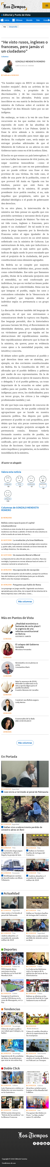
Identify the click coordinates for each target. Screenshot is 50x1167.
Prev (1, 20)
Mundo (29, 20)
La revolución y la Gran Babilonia (28, 540)
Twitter (38, 1143)
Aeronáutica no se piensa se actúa (26, 664)
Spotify (48, 1143)
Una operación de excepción (26, 569)
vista (3, 760)
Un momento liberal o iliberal (26, 555)
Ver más (4, 897)
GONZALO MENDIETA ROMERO (30, 61)
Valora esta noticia (11, 471)
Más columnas (25, 601)
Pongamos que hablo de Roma (27, 584)
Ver (5, 27)
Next (49, 20)
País (38, 20)
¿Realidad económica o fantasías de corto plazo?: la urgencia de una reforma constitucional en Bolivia (28, 628)
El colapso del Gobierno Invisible (27, 645)
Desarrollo (13, 27)
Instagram (41, 1143)
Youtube (45, 1143)
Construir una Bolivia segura (27, 700)
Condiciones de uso (9, 1163)
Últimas (19, 20)
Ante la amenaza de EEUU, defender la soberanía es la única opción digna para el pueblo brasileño (26, 684)
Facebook (34, 1143)
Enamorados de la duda (25, 718)
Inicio (6, 20)
